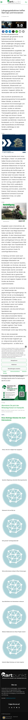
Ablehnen (14, 364)
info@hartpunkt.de (10, 698)
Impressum (24, 371)
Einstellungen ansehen (14, 368)
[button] (26, 346)
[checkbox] (3, 717)
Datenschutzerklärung (15, 371)
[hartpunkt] (14, 1)
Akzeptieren (14, 360)
